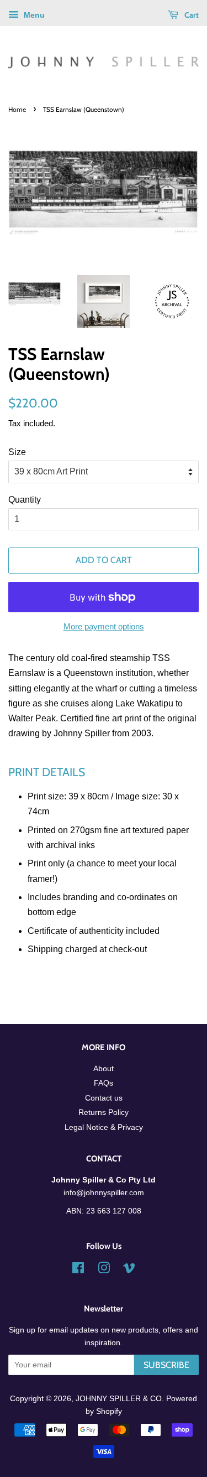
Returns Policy (103, 1112)
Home (17, 109)
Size (17, 452)
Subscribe (166, 1365)
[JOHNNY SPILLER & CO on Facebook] (78, 1270)
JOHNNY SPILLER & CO (119, 1399)
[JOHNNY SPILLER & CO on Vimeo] (129, 1270)
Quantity (24, 499)
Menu (33, 15)
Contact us (104, 1098)
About (103, 1069)
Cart (191, 15)
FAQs (103, 1083)
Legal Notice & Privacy (104, 1127)
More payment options (103, 626)
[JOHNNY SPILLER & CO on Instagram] (104, 1270)
